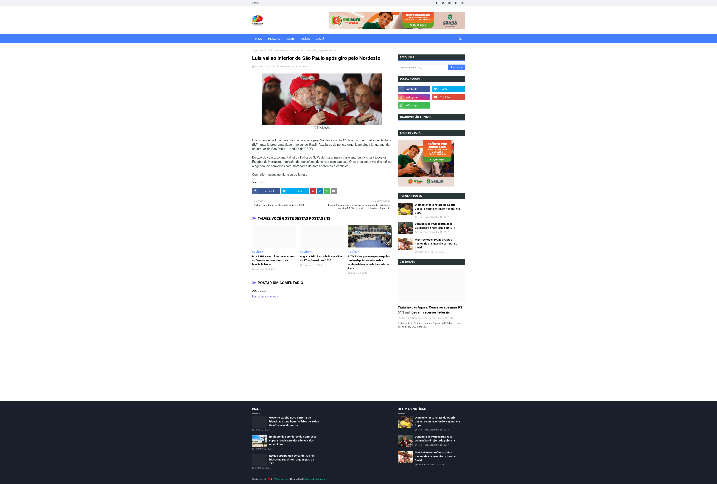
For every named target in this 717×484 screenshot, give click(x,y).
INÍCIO (255, 3)
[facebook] (436, 3)
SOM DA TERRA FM (265, 66)
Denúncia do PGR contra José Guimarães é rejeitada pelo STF (435, 225)
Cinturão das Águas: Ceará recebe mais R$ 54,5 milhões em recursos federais (430, 309)
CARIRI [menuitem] (290, 38)
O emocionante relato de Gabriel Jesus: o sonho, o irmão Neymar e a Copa (437, 208)
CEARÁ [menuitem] (320, 38)
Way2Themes (281, 478)
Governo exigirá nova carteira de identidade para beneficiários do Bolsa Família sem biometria (294, 421)
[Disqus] (322, 353)
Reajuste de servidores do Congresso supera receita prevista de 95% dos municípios (293, 440)
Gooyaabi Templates (316, 478)
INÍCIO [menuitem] (258, 38)
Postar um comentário (265, 296)
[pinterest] (456, 3)
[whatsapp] (414, 105)
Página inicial (259, 50)
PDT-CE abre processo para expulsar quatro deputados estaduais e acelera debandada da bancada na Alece (369, 262)
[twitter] (443, 3)
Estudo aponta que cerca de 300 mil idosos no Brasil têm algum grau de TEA (292, 459)
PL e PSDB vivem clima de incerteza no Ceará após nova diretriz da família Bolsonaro (273, 260)
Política (271, 50)
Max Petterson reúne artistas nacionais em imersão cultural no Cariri (436, 243)
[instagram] (449, 3)
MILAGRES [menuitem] (274, 38)
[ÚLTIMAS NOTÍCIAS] (431, 285)
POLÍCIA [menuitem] (305, 38)
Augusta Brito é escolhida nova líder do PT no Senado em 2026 (321, 258)
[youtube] (448, 97)
